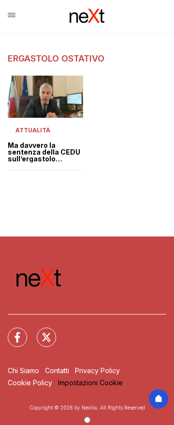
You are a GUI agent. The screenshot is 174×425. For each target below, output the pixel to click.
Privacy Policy (97, 370)
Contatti (57, 370)
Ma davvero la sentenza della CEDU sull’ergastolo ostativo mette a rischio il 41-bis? (44, 152)
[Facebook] (11, 331)
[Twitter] (40, 331)
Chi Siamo (23, 370)
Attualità (32, 130)
